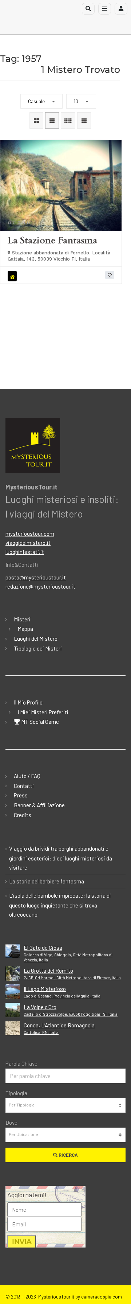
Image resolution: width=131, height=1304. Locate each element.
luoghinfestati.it (24, 551)
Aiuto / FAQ (27, 776)
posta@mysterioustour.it (35, 577)
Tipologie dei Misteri (38, 648)
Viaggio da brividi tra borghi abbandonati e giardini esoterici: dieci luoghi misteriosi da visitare (60, 858)
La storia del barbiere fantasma (46, 881)
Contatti (24, 785)
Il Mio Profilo (28, 702)
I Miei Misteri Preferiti (42, 712)
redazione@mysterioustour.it (40, 586)
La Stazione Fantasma (52, 240)
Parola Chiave (21, 1063)
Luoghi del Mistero (35, 638)
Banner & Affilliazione (39, 805)
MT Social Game (39, 721)
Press (21, 795)
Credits (22, 815)
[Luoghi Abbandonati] (13, 276)
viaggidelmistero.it (28, 542)
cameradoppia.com (101, 1297)
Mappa (25, 628)
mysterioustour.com (29, 533)
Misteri (22, 619)
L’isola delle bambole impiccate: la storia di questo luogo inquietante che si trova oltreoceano (60, 905)
